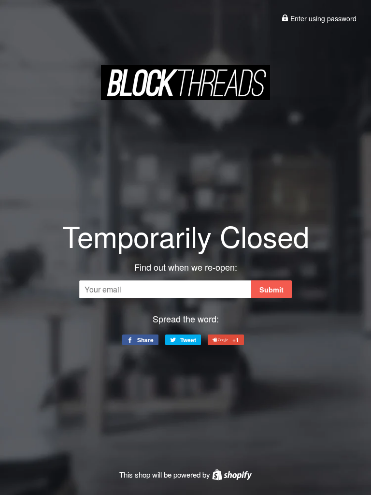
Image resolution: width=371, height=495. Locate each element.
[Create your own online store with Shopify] (232, 474)
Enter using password (322, 18)
